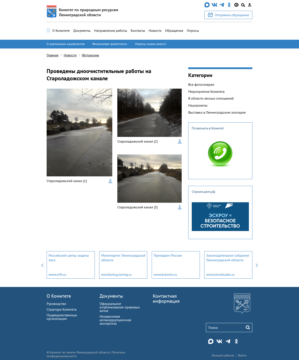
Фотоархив (90, 55)
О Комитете (61, 30)
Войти (242, 355)
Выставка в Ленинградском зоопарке (217, 112)
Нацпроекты (198, 105)
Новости (155, 30)
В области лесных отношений (211, 98)
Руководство (56, 303)
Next (257, 265)
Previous (42, 265)
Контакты (138, 30)
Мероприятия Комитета (206, 91)
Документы (82, 30)
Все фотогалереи (201, 84)
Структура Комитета (62, 309)
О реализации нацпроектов (65, 44)
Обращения (174, 30)
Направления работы (110, 30)
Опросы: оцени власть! (150, 44)
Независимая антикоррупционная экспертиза (115, 320)
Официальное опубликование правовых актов (120, 307)
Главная (52, 55)
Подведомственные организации (62, 317)
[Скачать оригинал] (110, 181)
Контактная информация (166, 298)
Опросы (193, 30)
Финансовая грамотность (109, 44)
